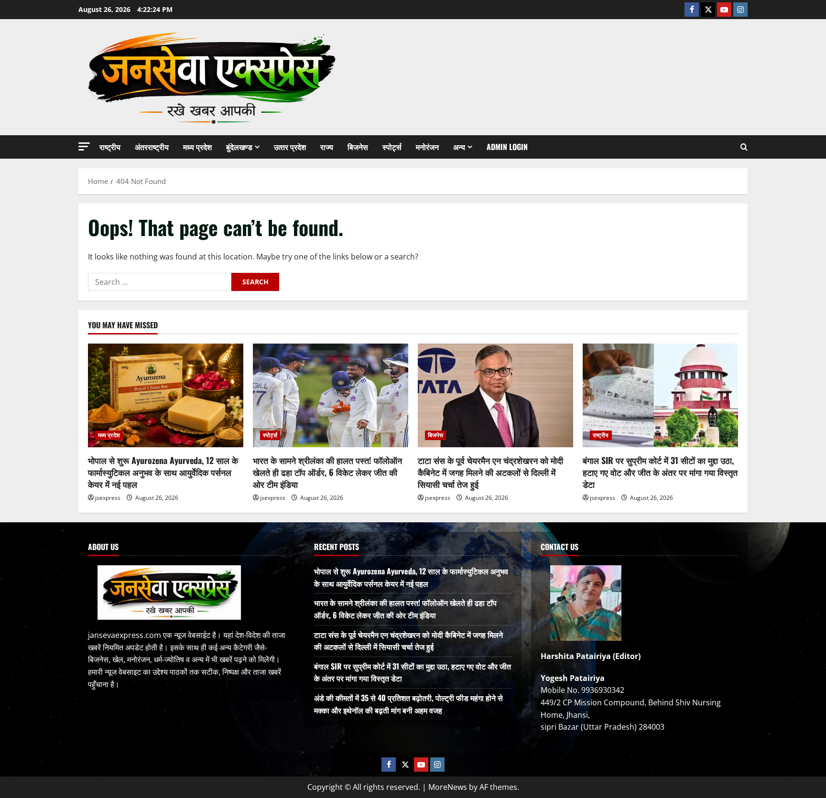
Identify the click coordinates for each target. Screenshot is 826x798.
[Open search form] (744, 147)
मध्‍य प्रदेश (197, 146)
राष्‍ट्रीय (109, 146)
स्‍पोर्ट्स (392, 146)
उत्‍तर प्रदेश (290, 146)
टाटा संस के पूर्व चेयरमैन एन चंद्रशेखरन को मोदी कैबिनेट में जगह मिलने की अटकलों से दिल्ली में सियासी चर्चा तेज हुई (490, 472)
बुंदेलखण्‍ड (239, 146)
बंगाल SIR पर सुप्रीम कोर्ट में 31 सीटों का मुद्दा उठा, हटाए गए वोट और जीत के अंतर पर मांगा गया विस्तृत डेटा (660, 472)
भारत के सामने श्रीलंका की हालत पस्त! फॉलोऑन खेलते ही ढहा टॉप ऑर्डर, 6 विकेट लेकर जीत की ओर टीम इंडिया (327, 472)
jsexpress (107, 498)
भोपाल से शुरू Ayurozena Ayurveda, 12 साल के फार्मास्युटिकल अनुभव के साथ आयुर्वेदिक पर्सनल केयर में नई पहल (163, 472)
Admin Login (507, 146)
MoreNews (447, 787)
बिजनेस (358, 146)
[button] (84, 146)
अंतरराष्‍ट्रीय (152, 146)
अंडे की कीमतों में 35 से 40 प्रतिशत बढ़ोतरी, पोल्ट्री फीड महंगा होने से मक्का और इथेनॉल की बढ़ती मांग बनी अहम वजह (408, 704)
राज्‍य (326, 146)
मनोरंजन (427, 146)
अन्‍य (459, 146)
